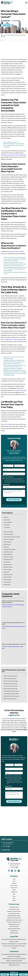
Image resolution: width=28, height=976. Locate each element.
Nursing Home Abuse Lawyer (14, 917)
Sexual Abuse (6, 572)
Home (14, 879)
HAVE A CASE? (6, 25)
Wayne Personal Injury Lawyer (10, 678)
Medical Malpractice (8, 554)
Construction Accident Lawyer (14, 911)
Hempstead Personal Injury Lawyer (11, 693)
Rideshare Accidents (8, 567)
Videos (14, 900)
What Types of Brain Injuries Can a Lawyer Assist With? (14, 943)
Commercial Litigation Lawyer (14, 922)
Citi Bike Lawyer (14, 930)
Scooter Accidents (8, 569)
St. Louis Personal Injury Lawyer (10, 686)
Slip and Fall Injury (8, 577)
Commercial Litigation (8, 534)
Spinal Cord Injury (7, 579)
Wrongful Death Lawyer (14, 913)
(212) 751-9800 (7, 424)
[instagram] (19, 871)
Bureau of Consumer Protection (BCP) (13, 155)
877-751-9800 (6, 846)
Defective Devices (7, 542)
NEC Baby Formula (14, 926)
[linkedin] (12, 871)
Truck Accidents (7, 582)
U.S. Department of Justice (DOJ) (11, 339)
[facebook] (9, 871)
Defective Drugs (7, 544)
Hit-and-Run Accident (8, 552)
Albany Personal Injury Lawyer (10, 698)
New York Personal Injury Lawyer (11, 681)
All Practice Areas (14, 933)
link (14, 460)
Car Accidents (7, 524)
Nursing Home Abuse (8, 559)
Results (14, 889)
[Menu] (26, 2)
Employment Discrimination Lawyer (14, 920)
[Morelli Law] (7, 2)
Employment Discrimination (10, 549)
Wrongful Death (7, 584)
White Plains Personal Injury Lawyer (11, 696)
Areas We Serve (14, 885)
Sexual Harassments (8, 574)
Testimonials (14, 892)
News (14, 896)
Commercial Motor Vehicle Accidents (12, 536)
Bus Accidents (7, 519)
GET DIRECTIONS (5, 850)
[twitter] (15, 871)
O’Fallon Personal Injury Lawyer (10, 676)
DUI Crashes (7, 527)
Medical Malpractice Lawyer (14, 915)
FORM (5, 974)
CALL (14, 974)
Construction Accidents (9, 539)
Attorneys (14, 883)
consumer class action (20, 390)
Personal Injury (7, 562)
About (14, 881)
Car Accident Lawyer (14, 907)
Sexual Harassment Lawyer (14, 928)
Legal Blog (5, 35)
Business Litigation (8, 522)
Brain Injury (6, 517)
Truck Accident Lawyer (14, 909)
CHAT (24, 974)
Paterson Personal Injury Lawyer (11, 688)
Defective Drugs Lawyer (14, 924)
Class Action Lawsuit (8, 531)
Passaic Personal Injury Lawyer (10, 683)
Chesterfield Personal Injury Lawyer (11, 691)
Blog (14, 898)
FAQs (14, 894)
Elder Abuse (6, 547)
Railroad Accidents (8, 564)
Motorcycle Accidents (8, 557)
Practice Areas (14, 887)
